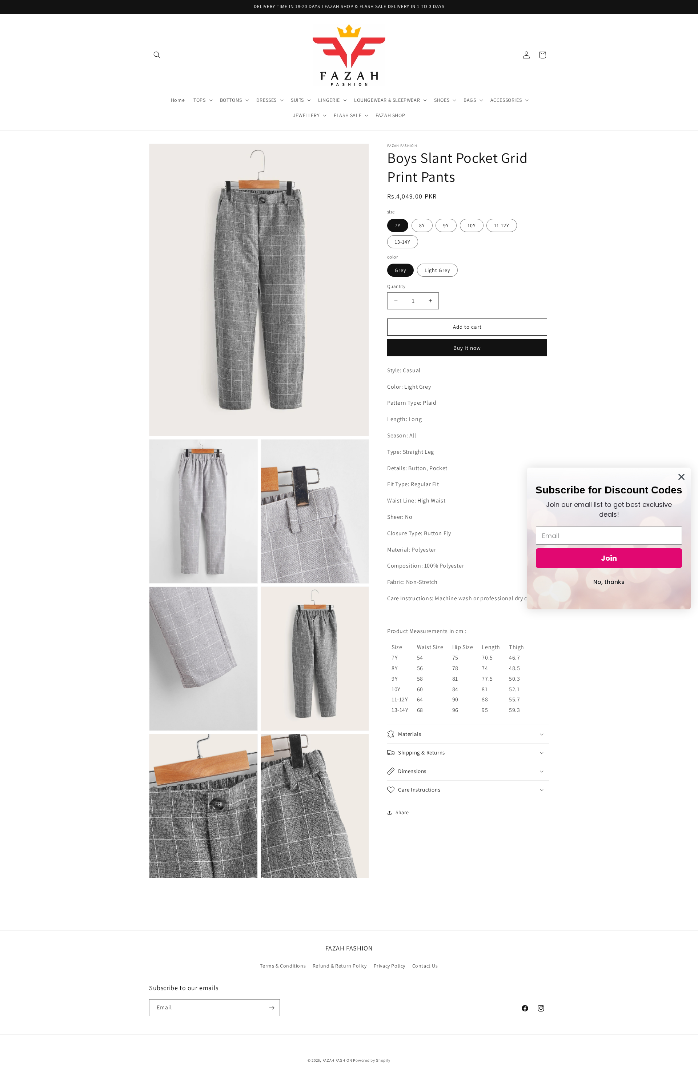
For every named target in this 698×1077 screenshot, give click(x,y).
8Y (422, 225)
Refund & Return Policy (340, 965)
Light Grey (437, 270)
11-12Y (501, 225)
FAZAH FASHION (337, 1060)
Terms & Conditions (283, 965)
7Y (398, 225)
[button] (157, 55)
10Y (472, 225)
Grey (400, 270)
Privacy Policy (389, 965)
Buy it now (467, 347)
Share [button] (402, 812)
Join (609, 558)
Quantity (396, 286)
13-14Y (402, 241)
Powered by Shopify (371, 1060)
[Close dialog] (681, 477)
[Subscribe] (272, 1007)
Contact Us (425, 965)
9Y (446, 225)
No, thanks (609, 582)
